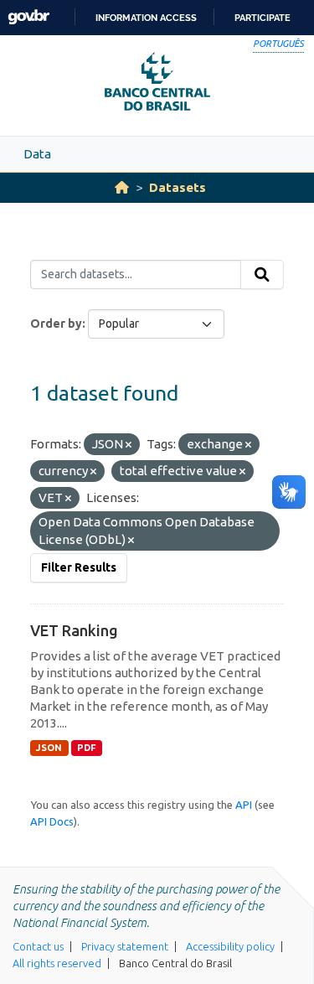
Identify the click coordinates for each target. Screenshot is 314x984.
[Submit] (262, 275)
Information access (146, 17)
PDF (86, 748)
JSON (49, 748)
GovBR (28, 17)
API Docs (52, 821)
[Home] (122, 187)
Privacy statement (124, 946)
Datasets (177, 187)
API (243, 805)
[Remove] (128, 445)
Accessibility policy (230, 946)
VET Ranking (74, 630)
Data (37, 154)
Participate (262, 17)
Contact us (38, 946)
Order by (56, 323)
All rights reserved (57, 963)
